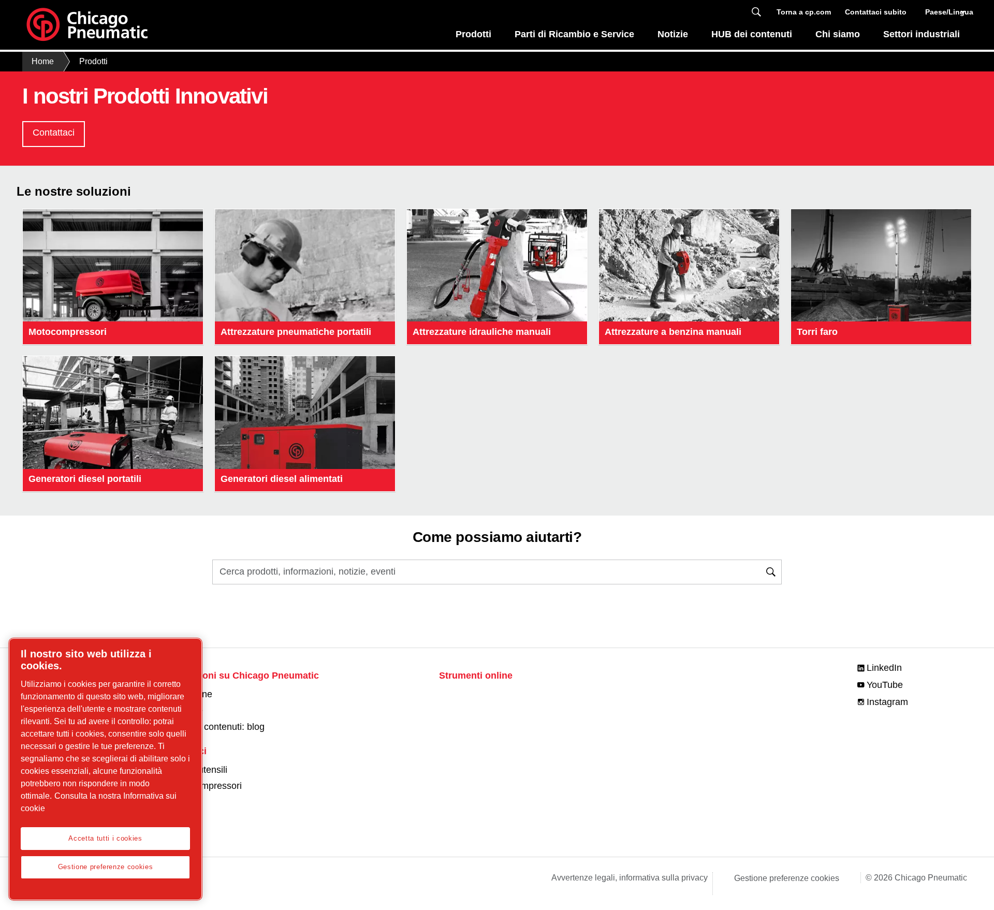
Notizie (672, 34)
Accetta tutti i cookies (105, 838)
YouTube (885, 685)
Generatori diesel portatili (84, 479)
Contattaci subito (876, 12)
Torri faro (817, 332)
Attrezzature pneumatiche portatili (296, 332)
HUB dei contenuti (751, 34)
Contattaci (54, 132)
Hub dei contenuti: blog (217, 727)
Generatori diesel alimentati (282, 479)
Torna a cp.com (804, 12)
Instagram (887, 702)
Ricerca (756, 12)
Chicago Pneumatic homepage (87, 25)
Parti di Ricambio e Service (574, 34)
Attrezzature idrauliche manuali (482, 332)
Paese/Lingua (946, 12)
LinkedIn (884, 668)
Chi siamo (837, 34)
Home (43, 61)
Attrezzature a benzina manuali (673, 332)
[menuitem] (473, 37)
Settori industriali (921, 34)
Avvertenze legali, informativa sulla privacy (629, 877)
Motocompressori (67, 332)
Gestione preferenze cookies (786, 878)
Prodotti (473, 34)
